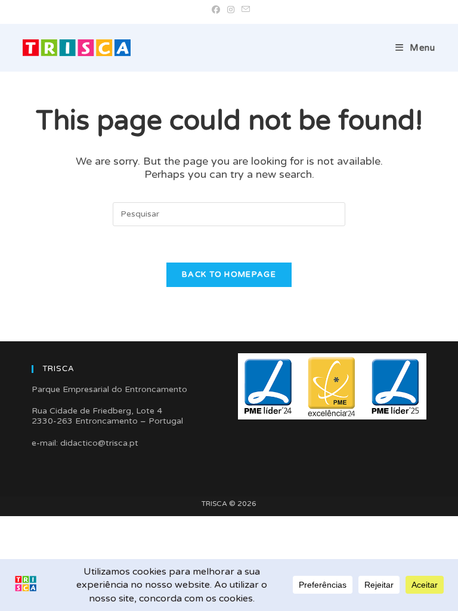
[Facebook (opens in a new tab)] (216, 10)
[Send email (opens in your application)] (244, 10)
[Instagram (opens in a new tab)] (231, 10)
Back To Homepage (229, 274)
